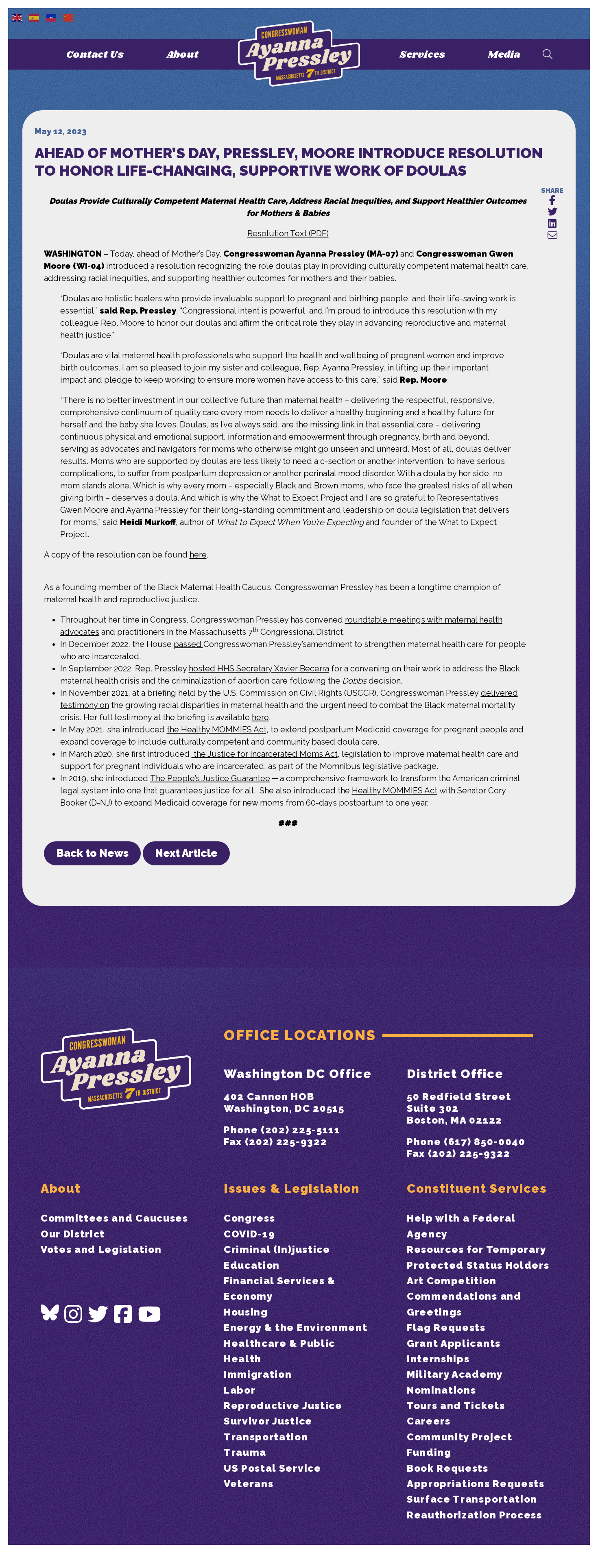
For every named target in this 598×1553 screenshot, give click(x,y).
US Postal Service (272, 1468)
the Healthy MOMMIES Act (216, 729)
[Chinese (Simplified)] (68, 17)
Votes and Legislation (101, 1249)
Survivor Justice (268, 1421)
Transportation (266, 1437)
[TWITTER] (552, 212)
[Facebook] (123, 1314)
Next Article (186, 853)
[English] (17, 17)
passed (188, 644)
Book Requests (448, 1468)
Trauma (245, 1452)
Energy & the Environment (295, 1327)
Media (504, 55)
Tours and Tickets (456, 1405)
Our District (73, 1234)
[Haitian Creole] (51, 17)
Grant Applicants (454, 1343)
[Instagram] (73, 1314)
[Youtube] (150, 1314)
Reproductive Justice (283, 1405)
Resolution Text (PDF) (288, 233)
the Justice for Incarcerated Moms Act (265, 754)
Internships (438, 1359)
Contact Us (95, 55)
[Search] (547, 55)
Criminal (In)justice (277, 1249)
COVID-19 (249, 1234)
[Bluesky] (50, 1312)
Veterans (248, 1484)
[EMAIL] (552, 236)
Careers (429, 1421)
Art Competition (451, 1281)
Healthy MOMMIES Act (394, 790)
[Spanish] (34, 17)
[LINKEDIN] (552, 224)
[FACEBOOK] (552, 201)
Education (252, 1265)
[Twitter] (98, 1314)
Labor (239, 1390)
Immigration (258, 1374)
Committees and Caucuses (114, 1218)
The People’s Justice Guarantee (210, 778)
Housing (246, 1312)
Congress (249, 1218)
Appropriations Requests (476, 1484)
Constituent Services (477, 1188)
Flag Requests (446, 1327)
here (198, 555)
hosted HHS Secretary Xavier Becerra (259, 668)
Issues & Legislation (292, 1188)
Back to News (92, 853)
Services (422, 55)
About (182, 55)
